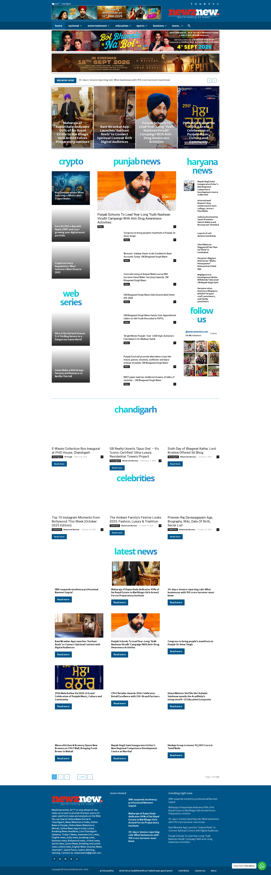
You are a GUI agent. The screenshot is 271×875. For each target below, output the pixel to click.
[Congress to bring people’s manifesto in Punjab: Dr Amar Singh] (109, 239)
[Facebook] (191, 3)
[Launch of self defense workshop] (189, 234)
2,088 (81, 777)
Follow (213, 333)
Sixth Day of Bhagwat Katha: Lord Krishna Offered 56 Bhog (192, 450)
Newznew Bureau (130, 460)
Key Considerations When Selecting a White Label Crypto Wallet (69, 195)
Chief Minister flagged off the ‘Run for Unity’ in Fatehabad (207, 248)
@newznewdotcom (197, 331)
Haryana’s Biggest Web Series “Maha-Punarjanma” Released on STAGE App (207, 263)
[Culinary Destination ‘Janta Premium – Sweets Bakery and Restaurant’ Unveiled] (189, 221)
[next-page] (90, 777)
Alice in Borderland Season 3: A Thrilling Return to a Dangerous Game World (70, 336)
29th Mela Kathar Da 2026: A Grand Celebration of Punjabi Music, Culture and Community (78, 696)
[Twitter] (213, 3)
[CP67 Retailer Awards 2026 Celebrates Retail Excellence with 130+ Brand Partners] (135, 677)
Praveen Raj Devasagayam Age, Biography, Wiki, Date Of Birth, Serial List (190, 521)
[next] (214, 80)
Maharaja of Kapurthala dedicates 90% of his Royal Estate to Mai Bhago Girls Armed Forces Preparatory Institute (135, 592)
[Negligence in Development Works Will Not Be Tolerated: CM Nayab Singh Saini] (189, 278)
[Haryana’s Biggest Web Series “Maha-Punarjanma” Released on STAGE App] (189, 262)
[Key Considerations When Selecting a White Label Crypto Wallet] (71, 188)
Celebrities (57, 529)
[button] (189, 25)
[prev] (209, 80)
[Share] (209, 3)
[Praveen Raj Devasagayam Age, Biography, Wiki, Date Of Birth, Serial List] (193, 501)
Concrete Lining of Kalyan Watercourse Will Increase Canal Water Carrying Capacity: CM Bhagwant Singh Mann (146, 277)
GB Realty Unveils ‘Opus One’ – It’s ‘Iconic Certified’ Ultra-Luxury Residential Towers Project (134, 452)
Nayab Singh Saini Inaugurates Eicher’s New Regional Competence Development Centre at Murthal (134, 748)
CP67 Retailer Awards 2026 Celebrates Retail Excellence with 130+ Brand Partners (135, 695)
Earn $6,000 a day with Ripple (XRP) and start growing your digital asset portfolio (70, 231)
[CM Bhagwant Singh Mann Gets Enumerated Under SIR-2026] (109, 301)
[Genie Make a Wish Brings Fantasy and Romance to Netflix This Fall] (71, 366)
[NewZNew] (193, 14)
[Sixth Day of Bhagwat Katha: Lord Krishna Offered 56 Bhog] (193, 432)
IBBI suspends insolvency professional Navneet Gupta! (142, 802)
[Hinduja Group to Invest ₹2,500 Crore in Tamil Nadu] (192, 729)
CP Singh (68, 457)
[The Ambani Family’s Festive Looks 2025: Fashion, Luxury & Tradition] (135, 501)
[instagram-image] (189, 346)
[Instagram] (195, 3)
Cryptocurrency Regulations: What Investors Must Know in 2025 (68, 268)
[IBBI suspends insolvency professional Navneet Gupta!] (79, 573)
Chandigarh (57, 457)
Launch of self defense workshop (206, 234)
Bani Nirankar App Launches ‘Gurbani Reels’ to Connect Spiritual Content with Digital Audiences (77, 644)
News (100, 226)
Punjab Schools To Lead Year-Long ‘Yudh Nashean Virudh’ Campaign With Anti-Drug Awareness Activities (133, 218)
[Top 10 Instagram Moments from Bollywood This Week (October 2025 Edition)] (77, 501)
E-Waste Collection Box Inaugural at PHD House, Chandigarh (76, 450)
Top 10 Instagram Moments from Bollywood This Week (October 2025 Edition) (76, 521)
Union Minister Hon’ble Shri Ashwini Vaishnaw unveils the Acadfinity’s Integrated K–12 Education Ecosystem (189, 696)
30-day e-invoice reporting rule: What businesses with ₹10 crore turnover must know (124, 80)
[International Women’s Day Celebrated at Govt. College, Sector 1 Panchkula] (189, 204)
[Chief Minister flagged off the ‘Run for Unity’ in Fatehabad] (189, 248)
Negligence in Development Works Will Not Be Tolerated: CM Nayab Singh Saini (208, 278)
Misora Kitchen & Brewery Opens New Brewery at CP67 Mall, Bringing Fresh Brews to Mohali (76, 748)
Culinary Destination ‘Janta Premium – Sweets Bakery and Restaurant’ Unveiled (208, 221)
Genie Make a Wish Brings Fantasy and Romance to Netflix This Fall (69, 373)
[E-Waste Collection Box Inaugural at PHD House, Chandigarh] (77, 432)
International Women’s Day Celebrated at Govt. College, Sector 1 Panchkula (207, 205)
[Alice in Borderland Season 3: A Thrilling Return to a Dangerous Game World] (71, 329)
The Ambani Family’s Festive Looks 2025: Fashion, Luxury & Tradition (135, 519)
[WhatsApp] (217, 3)
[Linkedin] (200, 3)
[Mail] (204, 3)
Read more (59, 464)
